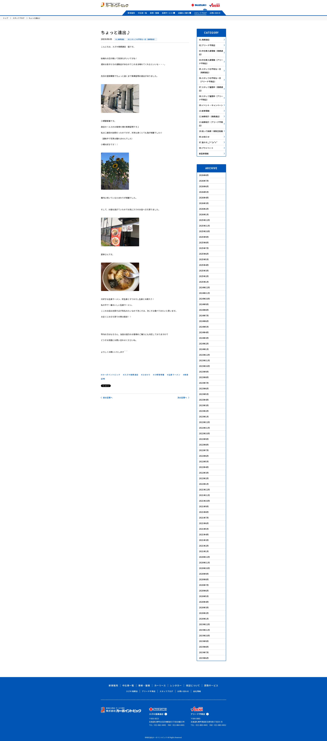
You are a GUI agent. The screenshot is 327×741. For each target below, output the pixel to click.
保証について (193, 685)
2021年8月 (204, 512)
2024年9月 (204, 304)
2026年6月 (204, 186)
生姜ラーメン (174, 374)
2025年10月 (204, 231)
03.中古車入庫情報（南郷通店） (211, 53)
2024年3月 (204, 338)
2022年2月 (204, 478)
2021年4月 (204, 534)
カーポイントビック (111, 374)
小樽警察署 (159, 374)
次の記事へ (182, 397)
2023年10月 (204, 366)
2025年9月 (204, 237)
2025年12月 (204, 220)
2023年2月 (204, 411)
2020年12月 (204, 557)
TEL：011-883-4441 (199, 725)
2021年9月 (204, 506)
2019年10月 (204, 635)
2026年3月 (204, 203)
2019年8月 (204, 646)
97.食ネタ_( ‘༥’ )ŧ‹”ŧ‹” (208, 142)
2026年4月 (204, 197)
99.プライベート (206, 148)
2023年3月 (204, 405)
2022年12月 (204, 422)
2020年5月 (204, 596)
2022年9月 (204, 439)
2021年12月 (204, 489)
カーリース (160, 685)
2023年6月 (204, 388)
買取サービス (211, 685)
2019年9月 (204, 641)
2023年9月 (204, 371)
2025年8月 (204, 242)
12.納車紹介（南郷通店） (210, 116)
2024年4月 (204, 332)
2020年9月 (204, 573)
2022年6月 (204, 456)
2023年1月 (204, 416)
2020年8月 (204, 579)
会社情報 (197, 691)
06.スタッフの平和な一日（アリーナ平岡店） (210, 80)
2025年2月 (204, 276)
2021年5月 (204, 529)
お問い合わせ (215, 13)
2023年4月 (204, 399)
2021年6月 (204, 523)
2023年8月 (204, 377)
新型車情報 (204, 153)
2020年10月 (204, 568)
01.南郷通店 (119, 39)
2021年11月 (204, 495)
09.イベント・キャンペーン (211, 105)
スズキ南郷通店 (131, 374)
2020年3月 (204, 607)
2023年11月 (204, 360)
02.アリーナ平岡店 (207, 45)
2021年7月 (204, 517)
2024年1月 (204, 349)
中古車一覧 (142, 13)
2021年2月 (204, 545)
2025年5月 (204, 259)
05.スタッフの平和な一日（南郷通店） (142, 39)
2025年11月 (204, 225)
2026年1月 (204, 214)
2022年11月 (204, 427)
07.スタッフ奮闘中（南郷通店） (211, 89)
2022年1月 (204, 484)
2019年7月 (204, 652)
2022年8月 (204, 444)
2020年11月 (204, 562)
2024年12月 (204, 287)
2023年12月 (204, 354)
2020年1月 (204, 618)
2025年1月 (204, 281)
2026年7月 (204, 180)
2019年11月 (204, 630)
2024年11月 (204, 293)
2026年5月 (204, 192)
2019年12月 (204, 624)
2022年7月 (204, 450)
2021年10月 (204, 500)
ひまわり (146, 374)
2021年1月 (204, 551)
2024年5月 (204, 326)
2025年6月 (204, 253)
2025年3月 (204, 270)
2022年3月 (204, 472)
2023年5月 (204, 394)
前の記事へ (108, 397)
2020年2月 (204, 613)
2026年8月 (204, 175)
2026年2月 (204, 208)
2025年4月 (204, 265)
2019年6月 (204, 658)
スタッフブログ (200, 13)
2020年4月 (204, 602)
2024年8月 (204, 310)
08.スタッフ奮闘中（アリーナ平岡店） (211, 98)
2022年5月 (204, 461)
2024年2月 (204, 343)
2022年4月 (204, 467)
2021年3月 (204, 540)
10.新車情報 (204, 110)
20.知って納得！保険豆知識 (211, 131)
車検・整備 (154, 13)
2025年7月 (204, 248)
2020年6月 (204, 590)
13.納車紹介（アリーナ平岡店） (211, 124)
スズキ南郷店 (132, 691)
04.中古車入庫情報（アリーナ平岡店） (211, 62)
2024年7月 (204, 315)
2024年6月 (204, 321)
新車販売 (131, 13)
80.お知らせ (204, 136)
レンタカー (176, 685)
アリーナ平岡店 (148, 691)
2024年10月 (204, 298)
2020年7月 (204, 585)
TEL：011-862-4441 (157, 725)
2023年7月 (204, 383)
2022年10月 (204, 433)
